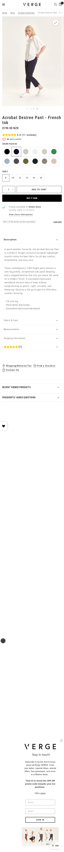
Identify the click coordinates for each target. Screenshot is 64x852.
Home (4, 13)
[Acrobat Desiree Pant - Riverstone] (44, 161)
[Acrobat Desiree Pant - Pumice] (26, 151)
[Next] (37, 108)
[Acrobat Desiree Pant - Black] (7, 151)
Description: (10, 239)
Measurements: (12, 329)
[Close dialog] (61, 740)
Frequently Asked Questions (19, 397)
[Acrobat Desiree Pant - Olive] (26, 161)
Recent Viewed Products (16, 387)
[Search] (55, 4)
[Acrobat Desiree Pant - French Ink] (16, 151)
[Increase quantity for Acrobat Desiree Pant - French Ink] (13, 189)
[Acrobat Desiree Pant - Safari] (35, 161)
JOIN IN (40, 820)
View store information (21, 214)
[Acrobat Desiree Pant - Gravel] (16, 161)
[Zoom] (55, 23)
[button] (40, 746)
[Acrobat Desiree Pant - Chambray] (7, 161)
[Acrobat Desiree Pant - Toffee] (54, 161)
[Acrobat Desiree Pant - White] (35, 151)
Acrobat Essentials (26, 13)
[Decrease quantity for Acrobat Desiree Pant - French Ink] (4, 189)
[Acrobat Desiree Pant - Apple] (54, 151)
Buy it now (32, 198)
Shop (12, 13)
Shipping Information (14, 338)
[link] (40, 836)
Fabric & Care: (11, 320)
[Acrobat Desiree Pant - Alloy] (44, 151)
